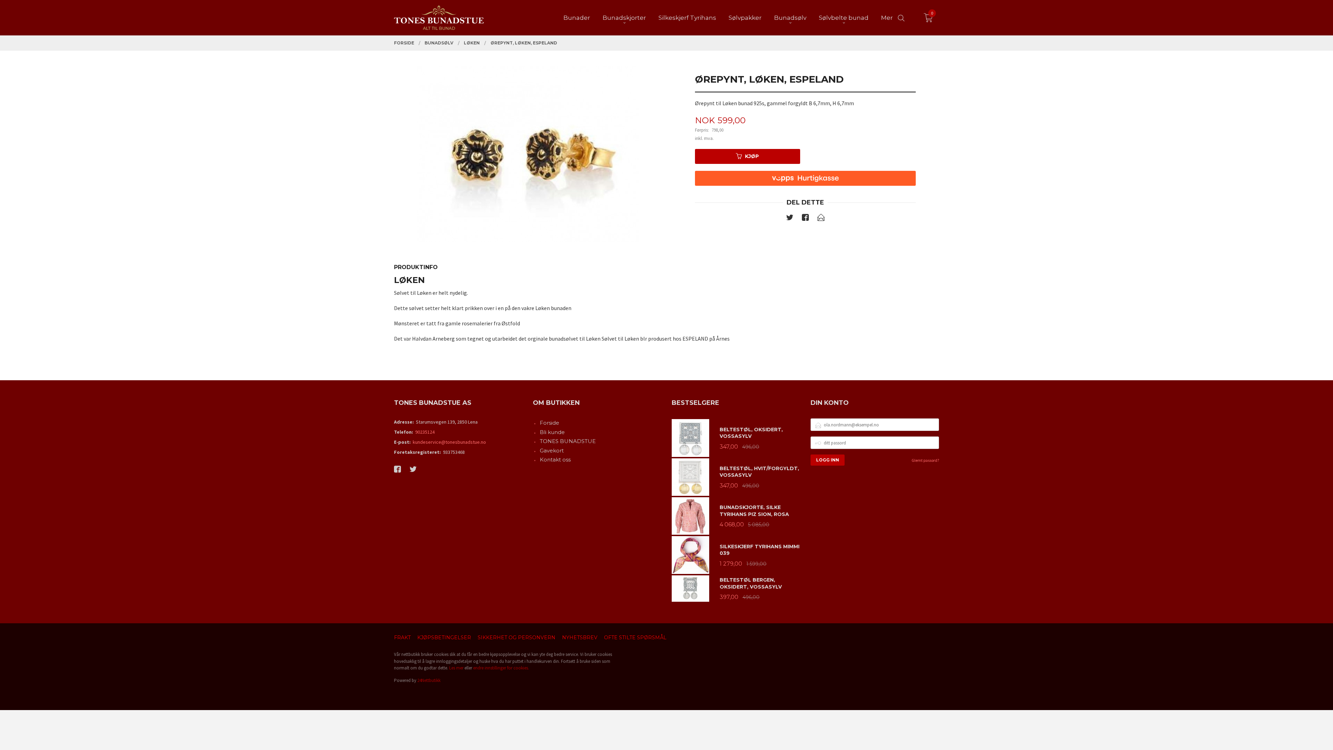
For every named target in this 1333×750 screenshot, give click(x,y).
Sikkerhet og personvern (516, 637)
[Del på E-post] (821, 218)
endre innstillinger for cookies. (501, 668)
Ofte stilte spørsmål (635, 637)
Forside (549, 422)
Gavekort (552, 450)
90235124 (425, 432)
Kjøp (752, 156)
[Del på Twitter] (789, 218)
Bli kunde (552, 432)
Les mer (456, 668)
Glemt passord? (925, 460)
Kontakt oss (555, 459)
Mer (887, 17)
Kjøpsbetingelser (444, 637)
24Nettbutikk (429, 680)
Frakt (402, 637)
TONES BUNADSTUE (568, 441)
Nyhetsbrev (579, 637)
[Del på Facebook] (805, 218)
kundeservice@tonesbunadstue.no (449, 442)
